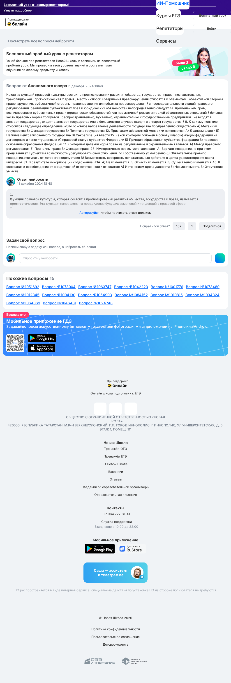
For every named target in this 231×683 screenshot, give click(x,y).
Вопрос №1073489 (202, 287)
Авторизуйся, (115, 212)
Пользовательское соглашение (115, 637)
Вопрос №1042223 (131, 287)
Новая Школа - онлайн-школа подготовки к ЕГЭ (15, 22)
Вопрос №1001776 (167, 287)
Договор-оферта (115, 644)
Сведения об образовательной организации (115, 487)
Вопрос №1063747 (94, 287)
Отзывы (116, 479)
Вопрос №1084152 (131, 295)
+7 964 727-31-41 (116, 514)
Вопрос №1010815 (166, 295)
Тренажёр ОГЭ (115, 449)
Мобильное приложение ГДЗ (115, 335)
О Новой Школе (115, 464)
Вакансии (115, 472)
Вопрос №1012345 (22, 295)
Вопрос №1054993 (95, 295)
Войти (211, 28)
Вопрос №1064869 (23, 303)
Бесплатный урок (212, 15)
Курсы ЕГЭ (168, 15)
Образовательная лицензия (115, 494)
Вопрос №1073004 (59, 287)
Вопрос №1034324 (202, 295)
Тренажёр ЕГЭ (115, 456)
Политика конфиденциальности (115, 629)
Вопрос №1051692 (22, 287)
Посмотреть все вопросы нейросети (41, 41)
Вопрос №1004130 (58, 295)
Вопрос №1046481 (59, 303)
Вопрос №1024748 (96, 303)
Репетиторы (169, 28)
